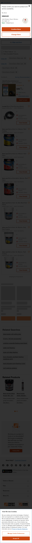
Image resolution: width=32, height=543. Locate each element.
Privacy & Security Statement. (20, 529)
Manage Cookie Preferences (16, 533)
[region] (16, 526)
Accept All (16, 538)
